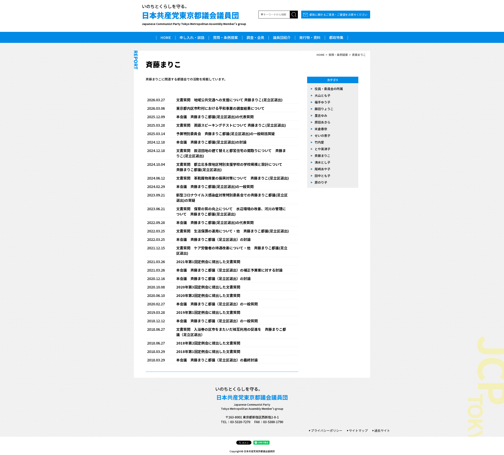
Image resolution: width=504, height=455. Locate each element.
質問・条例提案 (225, 37)
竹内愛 (319, 142)
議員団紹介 (282, 37)
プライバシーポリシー (326, 430)
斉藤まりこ (322, 155)
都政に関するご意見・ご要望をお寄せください (338, 15)
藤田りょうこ (324, 108)
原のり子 (321, 182)
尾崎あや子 (322, 169)
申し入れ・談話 (192, 37)
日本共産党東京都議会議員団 (194, 18)
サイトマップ (358, 430)
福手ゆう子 (322, 102)
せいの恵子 (322, 135)
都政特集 (336, 37)
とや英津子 (322, 148)
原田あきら (322, 122)
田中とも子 (322, 175)
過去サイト (382, 430)
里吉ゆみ (321, 115)
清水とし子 (322, 162)
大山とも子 (322, 95)
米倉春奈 (321, 128)
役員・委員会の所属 (329, 88)
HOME (165, 37)
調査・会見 (255, 37)
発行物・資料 (310, 37)
